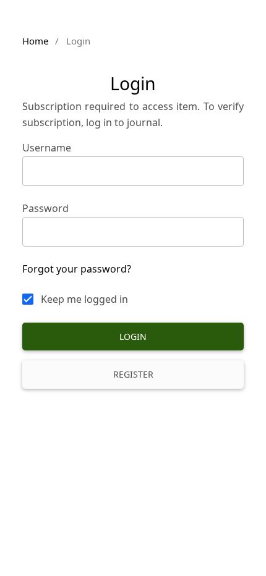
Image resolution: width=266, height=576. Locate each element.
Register (133, 374)
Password (45, 208)
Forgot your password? (76, 269)
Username (46, 148)
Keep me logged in (84, 299)
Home (35, 41)
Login (133, 336)
